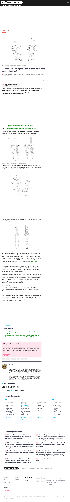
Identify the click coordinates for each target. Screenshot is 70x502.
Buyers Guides (7, 482)
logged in (11, 390)
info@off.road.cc (62, 478)
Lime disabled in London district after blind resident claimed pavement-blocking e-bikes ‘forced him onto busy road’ (19, 452)
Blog (15, 480)
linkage (8, 359)
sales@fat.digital (61, 480)
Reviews (5, 480)
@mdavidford (24, 405)
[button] (68, 3)
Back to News (6, 30)
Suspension (24, 359)
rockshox (13, 359)
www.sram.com (8, 325)
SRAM (19, 359)
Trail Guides (16, 479)
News (5, 479)
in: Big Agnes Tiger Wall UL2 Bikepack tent (24, 418)
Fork (3, 359)
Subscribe (7, 355)
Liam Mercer (12, 364)
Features (16, 477)
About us (6, 477)
